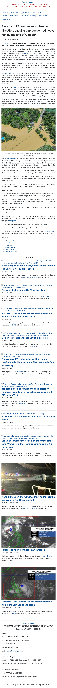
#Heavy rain (8, 245)
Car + (45, 16)
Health (32, 16)
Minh (33, 346)
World (39, 16)
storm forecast (10, 159)
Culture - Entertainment (10, 16)
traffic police (21, 372)
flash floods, (51, 231)
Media (12, 12)
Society (5, 12)
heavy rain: (12, 221)
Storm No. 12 (5, 43)
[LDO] (28, 262)
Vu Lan (34, 453)
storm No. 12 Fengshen (30, 53)
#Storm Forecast (10, 247)
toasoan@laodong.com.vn (14, 651)
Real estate (24, 16)
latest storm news (11, 73)
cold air (16, 87)
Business (26, 12)
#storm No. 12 (9, 241)
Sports (18, 12)
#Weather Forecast (10, 251)
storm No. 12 (47, 296)
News (33, 12)
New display (7, 19)
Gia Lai (3, 426)
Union (39, 12)
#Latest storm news (11, 243)
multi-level (22, 403)
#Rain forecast (9, 249)
